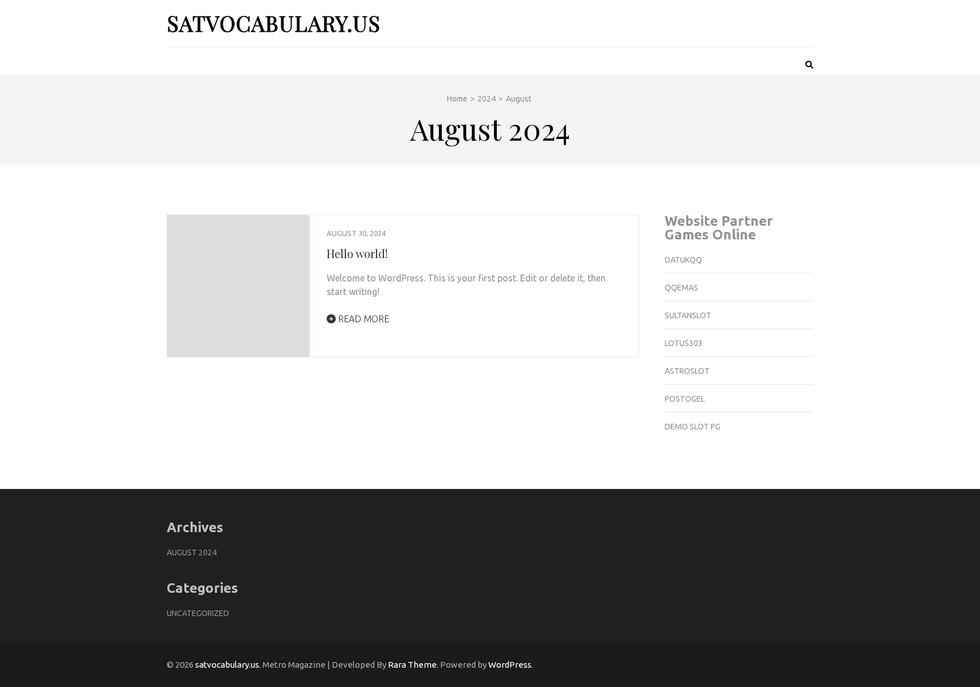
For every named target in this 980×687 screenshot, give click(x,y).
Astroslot (687, 371)
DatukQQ (683, 259)
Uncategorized (198, 613)
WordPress (509, 664)
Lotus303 (684, 343)
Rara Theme (412, 664)
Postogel (685, 398)
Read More (362, 319)
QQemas (681, 287)
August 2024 (192, 552)
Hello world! (357, 253)
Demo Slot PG (692, 426)
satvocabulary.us (274, 23)
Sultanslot (688, 315)
